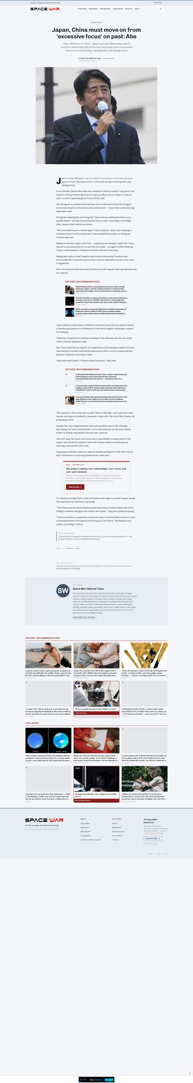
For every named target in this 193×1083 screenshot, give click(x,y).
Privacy (150, 854)
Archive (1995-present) (91, 840)
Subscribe (157, 2)
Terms (158, 854)
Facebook (69, 548)
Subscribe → (152, 838)
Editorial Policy (118, 831)
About (137, 9)
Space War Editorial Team (91, 58)
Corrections (117, 836)
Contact (115, 840)
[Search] (161, 9)
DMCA (166, 854)
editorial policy (96, 613)
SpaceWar (82, 9)
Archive (128, 9)
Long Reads (118, 9)
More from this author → (84, 617)
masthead (76, 568)
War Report (105, 9)
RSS (156, 843)
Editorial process (109, 58)
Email (78, 548)
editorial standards (63, 568)
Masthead (116, 827)
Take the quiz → (75, 487)
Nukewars (93, 9)
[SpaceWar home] (44, 9)
